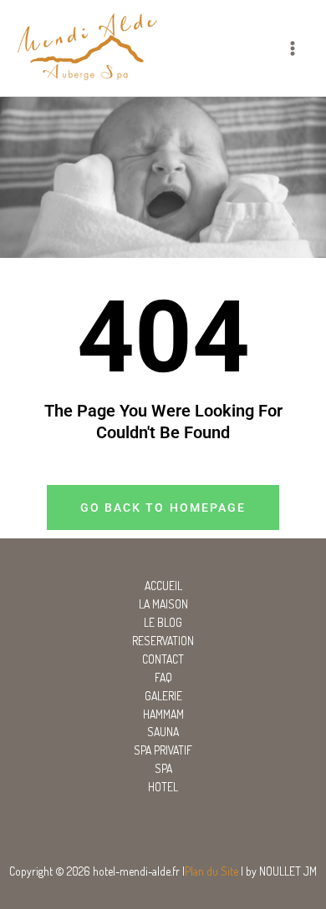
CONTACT (163, 659)
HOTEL (163, 787)
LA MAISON (163, 604)
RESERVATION (163, 641)
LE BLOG (163, 622)
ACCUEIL (163, 585)
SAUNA (163, 732)
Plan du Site (211, 871)
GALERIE (163, 696)
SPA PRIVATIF (163, 750)
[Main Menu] (293, 48)
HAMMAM (163, 714)
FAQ (163, 677)
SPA (163, 768)
